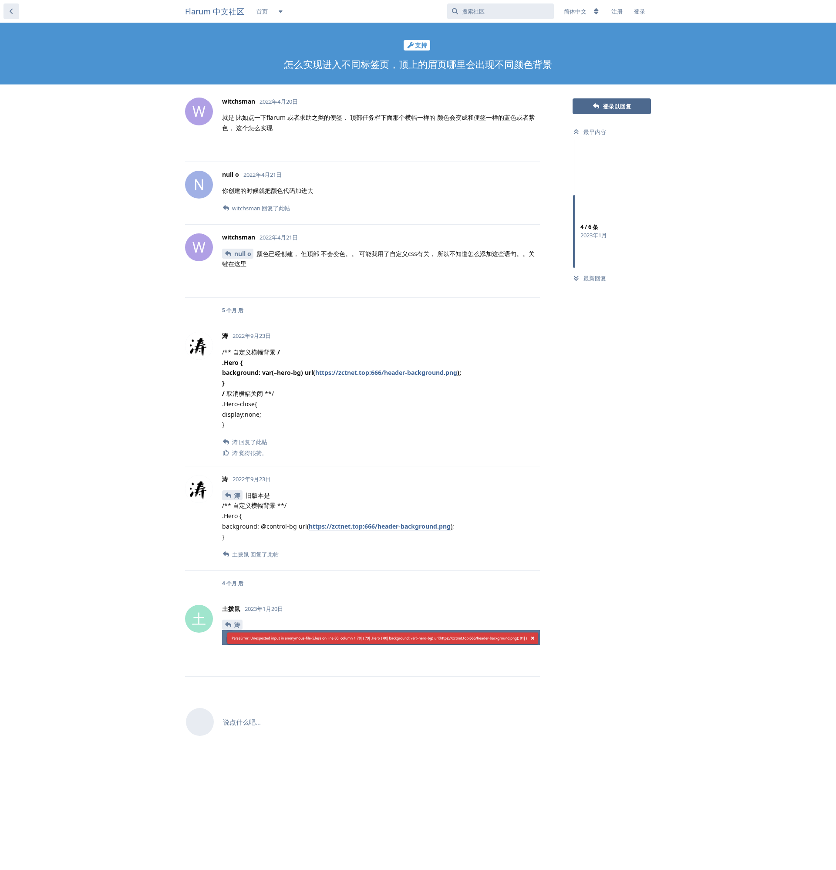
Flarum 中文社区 (214, 11)
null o (242, 254)
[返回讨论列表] (11, 11)
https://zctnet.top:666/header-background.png (386, 372)
